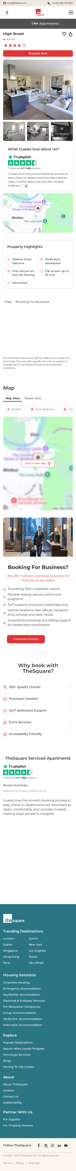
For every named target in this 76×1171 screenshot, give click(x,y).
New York (35, 944)
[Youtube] (66, 1145)
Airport (16, 409)
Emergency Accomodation (22, 988)
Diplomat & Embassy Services (24, 1000)
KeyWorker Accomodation (21, 994)
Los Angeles (37, 950)
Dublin (8, 944)
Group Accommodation (19, 1013)
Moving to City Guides (18, 1067)
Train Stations (44, 409)
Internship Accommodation (22, 1025)
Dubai (33, 956)
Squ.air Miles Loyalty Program (24, 1048)
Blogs (7, 1060)
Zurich (33, 938)
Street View (33, 398)
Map (8, 302)
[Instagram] (53, 1145)
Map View (13, 398)
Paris (6, 963)
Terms (7, 1163)
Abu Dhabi (36, 963)
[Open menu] (71, 12)
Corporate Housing (16, 982)
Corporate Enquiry (26, 639)
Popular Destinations (18, 1042)
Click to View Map (35, 463)
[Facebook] (39, 1145)
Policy (20, 1163)
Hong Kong (11, 956)
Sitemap (34, 1163)
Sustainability (12, 1102)
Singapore (10, 950)
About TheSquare (15, 1084)
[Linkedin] (59, 1145)
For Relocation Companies (21, 1007)
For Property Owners (18, 1125)
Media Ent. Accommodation (22, 1019)
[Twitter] (46, 1145)
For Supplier (11, 1119)
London (8, 938)
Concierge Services (16, 1054)
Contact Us (11, 1096)
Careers (8, 1090)
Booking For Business (32, 302)
